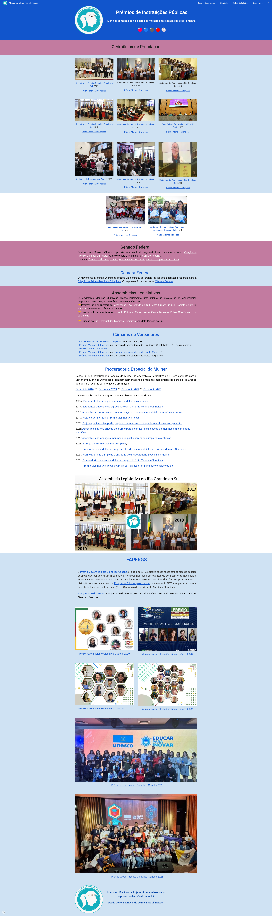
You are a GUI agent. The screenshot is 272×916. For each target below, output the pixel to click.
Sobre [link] (200, 3)
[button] (269, 3)
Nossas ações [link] (258, 3)
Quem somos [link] (210, 3)
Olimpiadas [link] (224, 3)
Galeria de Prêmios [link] (240, 3)
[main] (151, 16)
